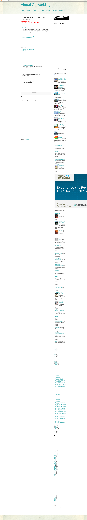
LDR (55, 494)
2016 (55, 356)
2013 (55, 360)
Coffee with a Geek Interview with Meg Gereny (61, 302)
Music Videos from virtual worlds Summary (29, 51)
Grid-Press (56, 340)
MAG (55, 470)
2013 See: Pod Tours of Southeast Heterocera (61, 131)
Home (22, 10)
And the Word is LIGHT (62, 214)
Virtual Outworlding (36, 5)
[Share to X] (34, 92)
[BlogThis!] (33, 92)
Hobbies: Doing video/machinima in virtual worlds (30, 50)
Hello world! (56, 341)
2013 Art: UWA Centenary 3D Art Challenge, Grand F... (59, 392)
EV (54, 451)
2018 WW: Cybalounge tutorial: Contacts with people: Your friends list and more (62, 118)
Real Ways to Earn (57, 276)
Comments (56, 507)
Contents (28, 10)
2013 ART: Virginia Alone (58, 421)
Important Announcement (58, 259)
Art (38, 10)
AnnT (55, 476)
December (56, 362)
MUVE (55, 472)
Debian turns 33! (57, 271)
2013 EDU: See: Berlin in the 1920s (60, 422)
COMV (55, 457)
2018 (55, 354)
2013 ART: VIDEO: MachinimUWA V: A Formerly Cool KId (60, 381)
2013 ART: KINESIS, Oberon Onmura (60, 408)
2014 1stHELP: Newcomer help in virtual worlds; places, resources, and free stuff (62, 93)
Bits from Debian (57, 270)
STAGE (55, 466)
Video (42, 10)
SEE (55, 455)
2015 (55, 357)
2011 (55, 431)
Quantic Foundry (57, 332)
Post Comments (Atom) (28, 139)
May (55, 425)
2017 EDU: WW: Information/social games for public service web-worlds (62, 125)
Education (48, 10)
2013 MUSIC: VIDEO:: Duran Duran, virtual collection (61, 112)
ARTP (55, 454)
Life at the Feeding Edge (58, 326)
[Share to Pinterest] (36, 92)
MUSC (55, 463)
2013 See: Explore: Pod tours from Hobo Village (61, 99)
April (56, 426)
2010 (55, 432)
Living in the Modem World (58, 145)
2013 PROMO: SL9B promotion (59, 420)
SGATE (55, 498)
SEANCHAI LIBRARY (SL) (58, 292)
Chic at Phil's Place (57, 213)
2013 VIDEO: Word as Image (59, 395)
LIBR (55, 462)
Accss (55, 497)
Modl (55, 495)
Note (55, 460)
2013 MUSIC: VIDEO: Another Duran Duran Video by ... (60, 401)
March (56, 427)
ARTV (55, 453)
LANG (55, 473)
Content (55, 477)
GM (54, 465)
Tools (55, 500)
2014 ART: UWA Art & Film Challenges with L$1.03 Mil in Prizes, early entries (62, 79)
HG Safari (56, 229)
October (56, 364)
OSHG (55, 464)
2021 (55, 350)
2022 (55, 349)
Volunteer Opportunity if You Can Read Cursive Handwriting (61, 239)
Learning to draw (57, 327)
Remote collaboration (32, 13)
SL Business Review (58, 258)
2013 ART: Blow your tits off (58, 415)
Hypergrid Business (57, 264)
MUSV (55, 461)
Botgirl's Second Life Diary (58, 320)
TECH (55, 467)
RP (54, 474)
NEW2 (55, 468)
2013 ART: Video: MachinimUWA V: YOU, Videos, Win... (60, 410)
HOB (55, 459)
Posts (55, 505)
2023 (55, 348)
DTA (59, 13)
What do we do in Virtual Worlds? (28, 65)
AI (54, 492)
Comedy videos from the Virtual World (28, 54)
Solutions (34, 10)
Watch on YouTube (24, 27)
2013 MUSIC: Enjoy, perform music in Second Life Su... (60, 377)
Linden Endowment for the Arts (27, 37)
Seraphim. (56, 151)
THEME (55, 499)
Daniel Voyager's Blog (58, 245)
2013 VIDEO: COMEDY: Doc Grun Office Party (61, 105)
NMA (55, 496)
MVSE (55, 450)
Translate (57, 74)
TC (54, 458)
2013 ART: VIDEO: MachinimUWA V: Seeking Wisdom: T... (60, 388)
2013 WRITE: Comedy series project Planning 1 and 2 (60, 416)
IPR (54, 471)
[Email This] (32, 92)
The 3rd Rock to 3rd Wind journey (59, 265)
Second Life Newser (57, 164)
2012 (55, 361)
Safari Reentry (60, 230)
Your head (41, 13)
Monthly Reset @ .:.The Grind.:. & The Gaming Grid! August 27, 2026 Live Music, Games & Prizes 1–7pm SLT (62, 223)
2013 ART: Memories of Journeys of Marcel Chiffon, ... (60, 394)
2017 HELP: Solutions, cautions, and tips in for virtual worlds (61, 137)
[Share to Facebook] (35, 92)
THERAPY (55, 469)
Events (47, 13)
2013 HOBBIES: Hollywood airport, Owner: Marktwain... (60, 373)
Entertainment (62, 10)
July (55, 368)
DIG (54, 493)
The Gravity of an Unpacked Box (59, 321)
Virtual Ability (56, 237)
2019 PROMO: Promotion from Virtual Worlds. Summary (60, 399)
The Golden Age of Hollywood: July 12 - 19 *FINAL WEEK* (61, 294)
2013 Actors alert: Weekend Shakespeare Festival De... (59, 379)
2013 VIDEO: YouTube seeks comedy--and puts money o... (60, 418)
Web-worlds (53, 13)
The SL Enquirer (57, 220)
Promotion (23, 13)
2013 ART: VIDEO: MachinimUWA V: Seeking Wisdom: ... (60, 369)
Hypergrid (54, 10)
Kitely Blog (56, 309)
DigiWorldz (56, 316)
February (56, 428)
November (56, 363)
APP (55, 475)
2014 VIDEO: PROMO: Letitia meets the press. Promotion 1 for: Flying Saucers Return (61, 86)
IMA (54, 456)
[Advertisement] (35, 130)
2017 (55, 355)
